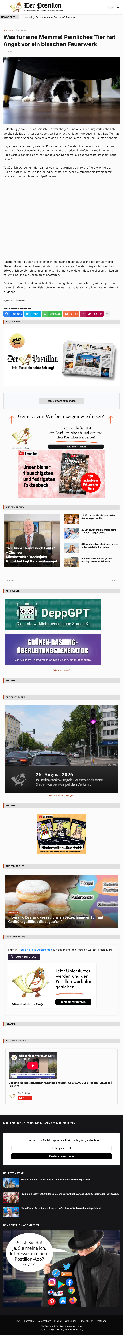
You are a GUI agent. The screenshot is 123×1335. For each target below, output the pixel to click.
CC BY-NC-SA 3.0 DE (51, 1329)
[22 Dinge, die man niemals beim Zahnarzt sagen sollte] (71, 533)
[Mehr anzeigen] (107, 314)
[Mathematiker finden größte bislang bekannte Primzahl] (71, 562)
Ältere (113, 580)
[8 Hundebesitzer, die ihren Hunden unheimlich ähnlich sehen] (71, 548)
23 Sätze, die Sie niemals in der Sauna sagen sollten (98, 517)
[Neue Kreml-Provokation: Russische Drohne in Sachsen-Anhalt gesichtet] (11, 1212)
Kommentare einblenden (61, 400)
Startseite (8, 30)
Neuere (10, 580)
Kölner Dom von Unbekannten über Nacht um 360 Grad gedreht (55, 1179)
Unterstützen (86, 1321)
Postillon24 (102, 1321)
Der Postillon (62, 1326)
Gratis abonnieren (61, 1156)
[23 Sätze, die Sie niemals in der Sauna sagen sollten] (71, 519)
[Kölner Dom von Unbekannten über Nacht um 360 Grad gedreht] (11, 1183)
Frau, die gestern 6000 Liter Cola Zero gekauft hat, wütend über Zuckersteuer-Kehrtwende (70, 1193)
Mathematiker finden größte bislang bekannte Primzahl (96, 560)
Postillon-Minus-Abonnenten (35, 949)
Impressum (28, 1321)
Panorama (21, 30)
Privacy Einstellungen (65, 1321)
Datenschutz (44, 1321)
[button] (4, 7)
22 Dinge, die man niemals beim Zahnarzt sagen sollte (98, 531)
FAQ (17, 1321)
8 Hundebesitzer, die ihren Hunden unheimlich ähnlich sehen (100, 545)
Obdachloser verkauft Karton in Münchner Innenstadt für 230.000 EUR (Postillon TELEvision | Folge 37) (60, 1084)
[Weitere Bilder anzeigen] (61, 795)
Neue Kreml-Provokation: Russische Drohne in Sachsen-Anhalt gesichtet (61, 1208)
